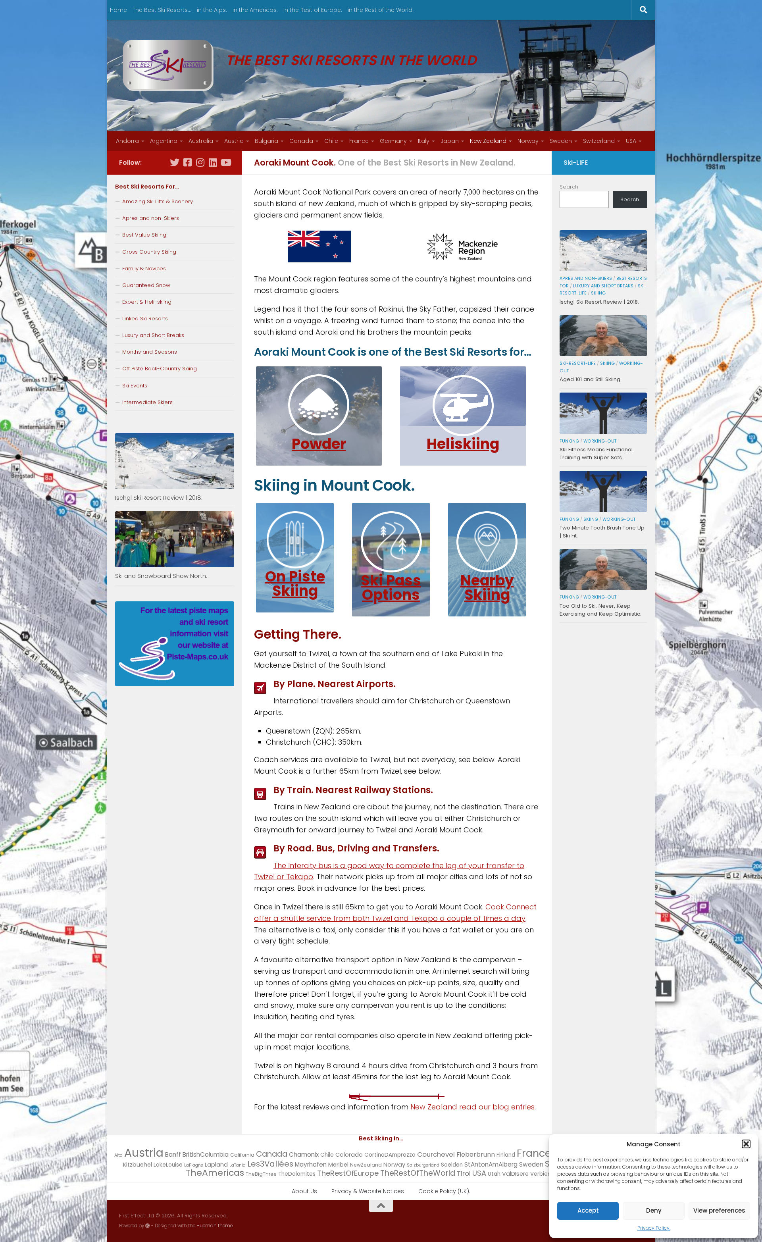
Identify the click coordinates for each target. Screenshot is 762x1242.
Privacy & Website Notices (367, 1191)
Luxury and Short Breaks (153, 335)
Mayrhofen (311, 1164)
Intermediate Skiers (147, 402)
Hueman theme (214, 1226)
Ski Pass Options (391, 587)
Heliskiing (463, 444)
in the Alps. (212, 10)
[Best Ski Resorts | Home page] (168, 65)
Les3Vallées (270, 1163)
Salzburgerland (423, 1165)
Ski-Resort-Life (578, 363)
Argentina (163, 141)
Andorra (127, 141)
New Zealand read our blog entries (472, 1107)
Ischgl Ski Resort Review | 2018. (158, 497)
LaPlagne (193, 1165)
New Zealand (488, 141)
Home (118, 10)
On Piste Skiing (295, 583)
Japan (450, 141)
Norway (528, 141)
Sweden (561, 141)
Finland (505, 1155)
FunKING (569, 441)
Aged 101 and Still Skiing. (591, 379)
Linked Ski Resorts (145, 318)
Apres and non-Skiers (150, 218)
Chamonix (304, 1154)
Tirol (464, 1173)
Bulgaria (266, 141)
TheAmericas (215, 1173)
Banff (173, 1154)
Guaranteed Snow (146, 285)
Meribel (338, 1165)
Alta (118, 1155)
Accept (588, 1210)
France (359, 141)
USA (631, 141)
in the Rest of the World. (381, 10)
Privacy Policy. (653, 1228)
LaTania (237, 1165)
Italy (423, 141)
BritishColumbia (206, 1154)
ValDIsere (515, 1174)
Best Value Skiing (144, 235)
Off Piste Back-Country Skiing (159, 368)
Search (569, 187)
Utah (494, 1174)
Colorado (349, 1155)
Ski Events (134, 385)
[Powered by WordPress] (147, 1225)
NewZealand (366, 1164)
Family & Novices (144, 268)
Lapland (216, 1165)
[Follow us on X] (174, 162)
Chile (331, 141)
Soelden (452, 1165)
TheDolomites (297, 1174)
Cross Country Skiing (149, 252)
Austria (234, 141)
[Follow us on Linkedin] (212, 162)
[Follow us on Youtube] (225, 162)
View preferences (719, 1210)
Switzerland (599, 141)
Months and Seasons (149, 352)
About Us (304, 1191)
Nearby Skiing (487, 587)
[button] (746, 1144)
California (242, 1154)
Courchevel (436, 1154)
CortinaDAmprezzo (390, 1155)
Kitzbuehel (137, 1165)
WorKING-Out (599, 441)
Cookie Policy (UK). (444, 1191)
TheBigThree (261, 1174)
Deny (654, 1210)
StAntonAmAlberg (491, 1164)
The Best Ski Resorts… (162, 10)
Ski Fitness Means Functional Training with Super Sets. (596, 453)
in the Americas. (255, 10)
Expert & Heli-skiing (146, 302)
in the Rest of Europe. (312, 10)
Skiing (598, 293)
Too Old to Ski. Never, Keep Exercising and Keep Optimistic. (600, 610)
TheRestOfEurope (348, 1173)
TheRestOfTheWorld (417, 1173)
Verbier (540, 1174)
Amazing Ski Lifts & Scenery (157, 201)
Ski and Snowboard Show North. (161, 576)
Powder (319, 444)
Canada (301, 141)
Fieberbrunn (475, 1154)
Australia (201, 141)
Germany (393, 141)
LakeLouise (168, 1165)
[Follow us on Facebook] (187, 162)
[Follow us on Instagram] (200, 162)
